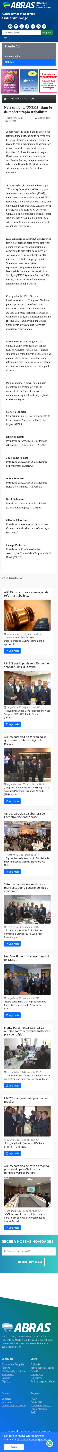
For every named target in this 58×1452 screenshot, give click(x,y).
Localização (37, 1374)
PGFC (33, 1412)
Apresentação (12, 56)
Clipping (6, 1381)
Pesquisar (47, 32)
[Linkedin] (33, 26)
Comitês (35, 1371)
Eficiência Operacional (13, 1371)
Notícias (9, 61)
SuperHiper (8, 1374)
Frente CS (15, 98)
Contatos (6, 1398)
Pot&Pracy (25, 1431)
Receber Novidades (30, 1262)
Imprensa (7, 1402)
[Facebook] (27, 26)
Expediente (37, 1377)
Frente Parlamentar (41, 1405)
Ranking (6, 1367)
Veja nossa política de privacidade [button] (34, 1439)
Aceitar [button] (14, 1447)
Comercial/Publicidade (14, 1405)
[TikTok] (21, 26)
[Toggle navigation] (6, 39)
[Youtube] (10, 26)
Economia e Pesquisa (13, 1364)
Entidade (35, 1364)
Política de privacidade (43, 1381)
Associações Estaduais (42, 1367)
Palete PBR (36, 1402)
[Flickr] (16, 26)
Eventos (6, 1377)
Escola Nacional (39, 1408)
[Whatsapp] (44, 26)
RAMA (34, 1398)
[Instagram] (38, 26)
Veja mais (13, 650)
